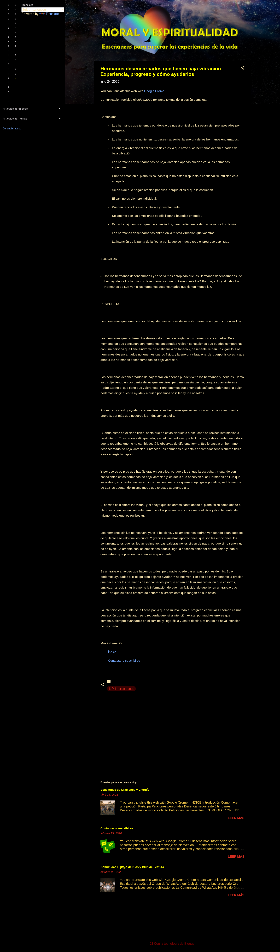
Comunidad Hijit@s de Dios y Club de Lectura (132, 867)
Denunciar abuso (12, 128)
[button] (242, 68)
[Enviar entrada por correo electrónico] (109, 682)
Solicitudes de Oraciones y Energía (124, 789)
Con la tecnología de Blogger (174, 944)
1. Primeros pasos (121, 689)
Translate (52, 14)
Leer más (236, 818)
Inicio (8, 103)
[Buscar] (249, 9)
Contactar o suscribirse (116, 828)
